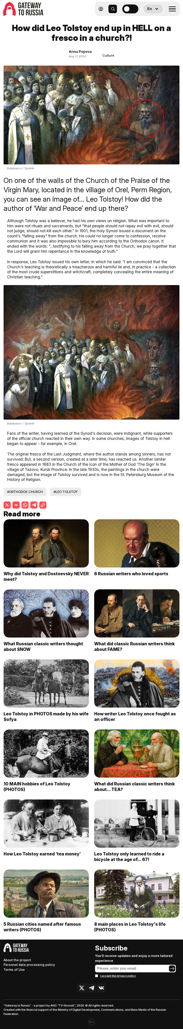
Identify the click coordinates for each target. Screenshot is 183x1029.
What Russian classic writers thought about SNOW (43, 646)
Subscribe (111, 948)
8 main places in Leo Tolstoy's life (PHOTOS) (130, 926)
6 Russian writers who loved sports (131, 573)
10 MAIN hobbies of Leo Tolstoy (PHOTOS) (37, 786)
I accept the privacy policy (118, 975)
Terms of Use (14, 969)
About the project (17, 960)
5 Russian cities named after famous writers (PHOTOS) (42, 926)
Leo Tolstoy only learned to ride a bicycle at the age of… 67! (129, 856)
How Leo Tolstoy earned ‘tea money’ (42, 854)
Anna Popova (80, 51)
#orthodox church (25, 492)
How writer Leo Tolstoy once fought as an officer (135, 716)
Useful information (147, 20)
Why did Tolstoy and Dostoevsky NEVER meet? (46, 576)
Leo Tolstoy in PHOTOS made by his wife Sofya (46, 716)
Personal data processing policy (29, 965)
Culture (108, 55)
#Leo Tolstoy (66, 492)
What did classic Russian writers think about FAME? (134, 646)
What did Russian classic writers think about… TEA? (134, 786)
